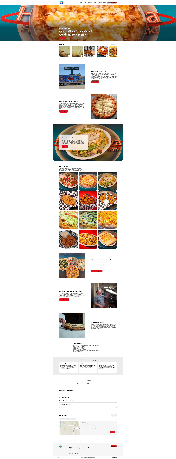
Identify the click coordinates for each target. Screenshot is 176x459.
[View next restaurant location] (115, 415)
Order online (113, 431)
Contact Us (79, 448)
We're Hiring (90, 2)
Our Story (87, 447)
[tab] (62, 419)
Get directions (112, 423)
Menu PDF (100, 2)
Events (70, 448)
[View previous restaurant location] (112, 415)
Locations (95, 2)
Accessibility (77, 453)
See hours (106, 431)
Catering (84, 2)
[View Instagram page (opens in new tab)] (58, 457)
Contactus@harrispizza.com (96, 428)
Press (87, 448)
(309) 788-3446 (94, 427)
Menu (81, 2)
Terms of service (71, 453)
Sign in (108, 2)
